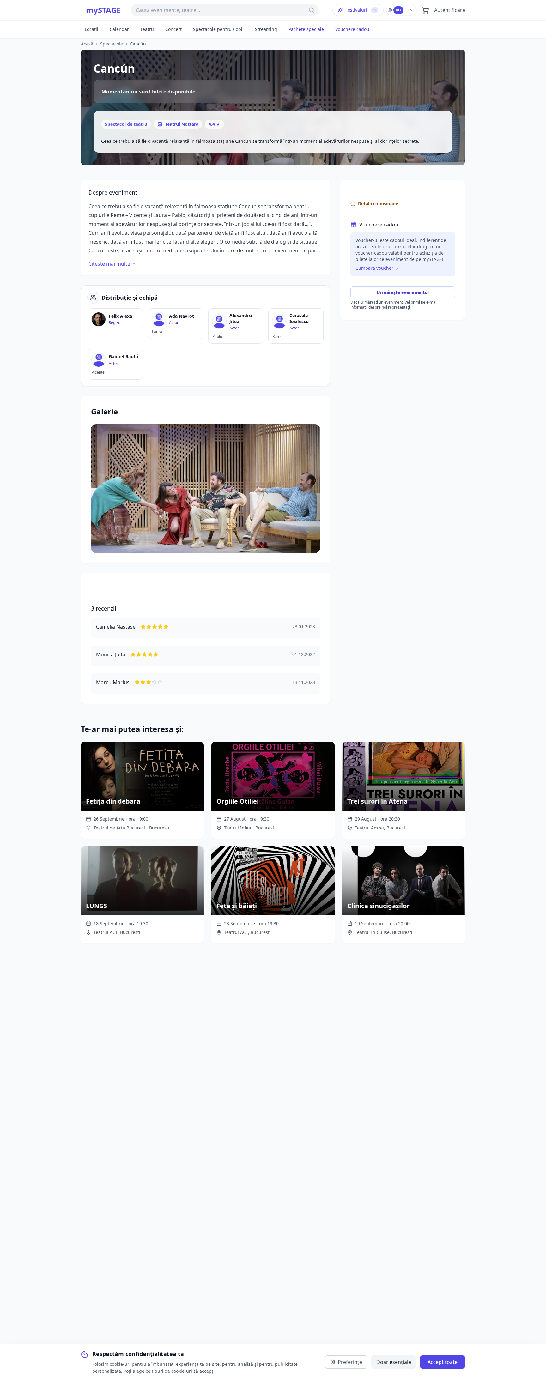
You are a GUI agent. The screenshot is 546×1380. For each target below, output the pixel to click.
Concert (173, 29)
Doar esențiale (393, 1362)
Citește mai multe (109, 263)
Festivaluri (360, 10)
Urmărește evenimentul (403, 292)
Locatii (91, 29)
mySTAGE (103, 10)
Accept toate (443, 1362)
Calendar (119, 29)
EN (409, 10)
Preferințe (350, 1362)
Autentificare (449, 10)
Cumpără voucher (374, 268)
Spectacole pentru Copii (218, 29)
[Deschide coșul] (425, 10)
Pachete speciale (306, 29)
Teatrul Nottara (181, 124)
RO (398, 10)
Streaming (266, 29)
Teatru (147, 29)
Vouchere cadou (352, 29)
